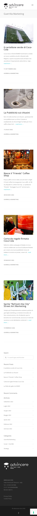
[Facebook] (19, 513)
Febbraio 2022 (8, 424)
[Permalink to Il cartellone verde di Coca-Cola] (18, 33)
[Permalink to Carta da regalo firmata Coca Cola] (18, 225)
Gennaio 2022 (8, 429)
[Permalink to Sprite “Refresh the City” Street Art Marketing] (18, 290)
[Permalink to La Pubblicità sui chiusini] (18, 99)
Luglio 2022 (7, 406)
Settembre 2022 (8, 402)
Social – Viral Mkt (9, 444)
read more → (8, 63)
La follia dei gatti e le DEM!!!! (12, 386)
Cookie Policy (8, 498)
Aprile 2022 (7, 420)
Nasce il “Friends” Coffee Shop (17, 174)
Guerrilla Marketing (11, 73)
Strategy (6, 448)
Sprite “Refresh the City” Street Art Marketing (17, 305)
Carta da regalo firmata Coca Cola (16, 239)
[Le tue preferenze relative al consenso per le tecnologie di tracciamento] (33, 512)
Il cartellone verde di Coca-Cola (18, 48)
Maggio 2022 (7, 415)
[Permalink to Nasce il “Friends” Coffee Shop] (18, 159)
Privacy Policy (8, 496)
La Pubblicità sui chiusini (17, 112)
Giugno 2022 (7, 411)
